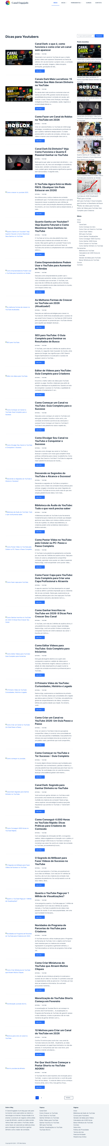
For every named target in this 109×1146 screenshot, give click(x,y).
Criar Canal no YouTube (47, 1115)
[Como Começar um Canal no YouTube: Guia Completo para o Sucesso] (18, 416)
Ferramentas (76, 3)
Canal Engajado (20, 2)
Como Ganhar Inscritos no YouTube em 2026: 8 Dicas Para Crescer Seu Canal (53, 613)
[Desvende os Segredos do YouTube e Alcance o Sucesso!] (18, 485)
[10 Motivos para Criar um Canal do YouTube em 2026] (18, 1042)
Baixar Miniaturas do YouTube (89, 260)
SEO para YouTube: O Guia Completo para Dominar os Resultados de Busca (50, 338)
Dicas (63, 3)
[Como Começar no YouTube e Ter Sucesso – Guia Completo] (18, 765)
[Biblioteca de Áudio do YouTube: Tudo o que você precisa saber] (18, 518)
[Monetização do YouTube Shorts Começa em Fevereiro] (18, 1010)
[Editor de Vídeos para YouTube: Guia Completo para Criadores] (18, 382)
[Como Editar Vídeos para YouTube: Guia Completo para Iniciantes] (18, 660)
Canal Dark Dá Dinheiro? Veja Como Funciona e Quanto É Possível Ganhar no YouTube (52, 151)
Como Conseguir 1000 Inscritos (89, 239)
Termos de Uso (78, 1132)
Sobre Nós (77, 1127)
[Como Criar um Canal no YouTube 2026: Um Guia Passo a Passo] (18, 731)
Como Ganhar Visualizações (88, 236)
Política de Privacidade (81, 1130)
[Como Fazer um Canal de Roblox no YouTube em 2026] (18, 128)
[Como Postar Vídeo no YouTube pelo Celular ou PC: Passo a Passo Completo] (18, 553)
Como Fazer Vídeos (85, 231)
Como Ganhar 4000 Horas (88, 241)
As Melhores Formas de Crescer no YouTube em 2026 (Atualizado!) (53, 303)
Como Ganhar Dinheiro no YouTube (91, 246)
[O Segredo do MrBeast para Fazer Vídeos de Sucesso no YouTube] (18, 871)
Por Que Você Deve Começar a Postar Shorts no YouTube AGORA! (52, 1065)
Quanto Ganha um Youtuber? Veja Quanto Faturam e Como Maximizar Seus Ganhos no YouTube (89, 157)
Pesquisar (99, 36)
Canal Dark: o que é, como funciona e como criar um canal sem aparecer (53, 46)
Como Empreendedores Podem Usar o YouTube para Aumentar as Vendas (53, 265)
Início (55, 3)
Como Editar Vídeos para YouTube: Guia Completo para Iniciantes (52, 648)
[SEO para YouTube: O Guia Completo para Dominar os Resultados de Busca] (18, 349)
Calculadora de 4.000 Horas (82, 1120)
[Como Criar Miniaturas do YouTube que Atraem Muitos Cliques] (18, 976)
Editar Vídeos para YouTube (48, 1120)
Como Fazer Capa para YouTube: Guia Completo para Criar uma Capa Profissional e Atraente (54, 578)
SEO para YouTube (85, 234)
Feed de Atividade (79, 1134)
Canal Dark (82, 224)
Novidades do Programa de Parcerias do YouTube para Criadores (50, 928)
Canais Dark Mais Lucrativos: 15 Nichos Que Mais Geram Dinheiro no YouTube (54, 82)
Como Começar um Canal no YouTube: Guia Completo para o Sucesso (53, 405)
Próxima (68, 1097)
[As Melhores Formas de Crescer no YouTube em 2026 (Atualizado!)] (18, 313)
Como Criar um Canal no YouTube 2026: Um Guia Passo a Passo (54, 720)
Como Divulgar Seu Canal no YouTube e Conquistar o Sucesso (51, 441)
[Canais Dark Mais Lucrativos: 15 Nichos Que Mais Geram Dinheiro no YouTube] (18, 94)
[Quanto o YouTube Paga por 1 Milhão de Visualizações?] (18, 905)
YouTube (44, 54)
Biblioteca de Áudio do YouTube (84, 1113)
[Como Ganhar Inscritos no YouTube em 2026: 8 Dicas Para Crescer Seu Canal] (18, 624)
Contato (98, 3)
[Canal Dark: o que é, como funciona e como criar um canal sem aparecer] (18, 57)
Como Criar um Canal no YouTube (90, 229)
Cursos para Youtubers (81, 1115)
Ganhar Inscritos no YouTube (49, 1122)
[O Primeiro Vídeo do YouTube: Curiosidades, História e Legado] (18, 696)
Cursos (88, 3)
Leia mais (40, 70)
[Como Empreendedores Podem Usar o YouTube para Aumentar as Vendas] (18, 277)
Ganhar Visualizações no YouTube (50, 1127)
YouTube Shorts (44, 1130)
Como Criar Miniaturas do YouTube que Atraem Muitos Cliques (51, 965)
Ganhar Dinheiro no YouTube (49, 1118)
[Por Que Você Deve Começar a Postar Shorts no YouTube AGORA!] (18, 1074)
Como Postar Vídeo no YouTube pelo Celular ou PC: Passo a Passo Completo (53, 542)
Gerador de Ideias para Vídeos (83, 1118)
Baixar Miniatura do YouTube (83, 1122)
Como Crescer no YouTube (88, 243)
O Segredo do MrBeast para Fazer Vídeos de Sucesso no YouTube (51, 861)
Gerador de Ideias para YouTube (90, 258)
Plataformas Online (79, 1137)
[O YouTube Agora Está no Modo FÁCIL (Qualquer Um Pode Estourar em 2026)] (18, 198)
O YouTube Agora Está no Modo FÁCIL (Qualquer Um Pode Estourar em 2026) (53, 187)
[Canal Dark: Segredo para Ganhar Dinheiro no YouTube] (18, 798)
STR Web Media (21, 1143)
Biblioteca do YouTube (86, 250)
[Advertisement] (54, 17)
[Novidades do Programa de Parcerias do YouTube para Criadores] (18, 940)
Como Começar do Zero (87, 227)
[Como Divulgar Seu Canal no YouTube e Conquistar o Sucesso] (18, 451)
